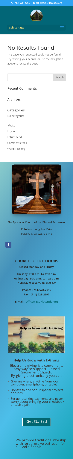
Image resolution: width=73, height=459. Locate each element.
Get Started (36, 421)
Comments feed (17, 143)
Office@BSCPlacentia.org (42, 301)
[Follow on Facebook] (8, 245)
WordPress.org (16, 148)
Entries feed (14, 137)
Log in (11, 131)
